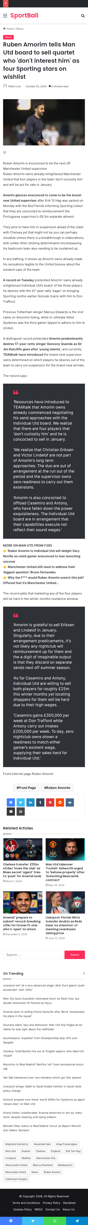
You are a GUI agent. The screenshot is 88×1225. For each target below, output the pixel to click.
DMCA (39, 1209)
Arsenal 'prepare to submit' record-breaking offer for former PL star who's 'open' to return (22, 923)
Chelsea (40, 1151)
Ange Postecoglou (66, 1144)
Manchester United (16, 1165)
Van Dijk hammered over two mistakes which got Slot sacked (42, 1077)
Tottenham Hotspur (16, 1179)
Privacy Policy (51, 1202)
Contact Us (52, 1209)
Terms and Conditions (26, 1202)
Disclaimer (69, 1202)
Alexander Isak (42, 1144)
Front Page (27, 788)
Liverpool (10, 1158)
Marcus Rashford (42, 1165)
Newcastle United (15, 1172)
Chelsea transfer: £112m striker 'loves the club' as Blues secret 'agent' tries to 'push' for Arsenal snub (22, 870)
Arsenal (25, 1151)
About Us (69, 1209)
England (55, 1151)
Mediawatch (65, 1165)
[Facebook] (11, 802)
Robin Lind (14, 86)
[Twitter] (21, 802)
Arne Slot (10, 1151)
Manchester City (45, 1158)
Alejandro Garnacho (16, 1144)
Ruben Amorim (58, 788)
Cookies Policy (22, 1209)
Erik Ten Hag (73, 1151)
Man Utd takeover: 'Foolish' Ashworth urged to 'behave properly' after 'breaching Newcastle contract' (65, 872)
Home (10, 28)
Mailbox (26, 1158)
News (20, 28)
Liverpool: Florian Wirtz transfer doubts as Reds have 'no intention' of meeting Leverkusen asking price (64, 925)
